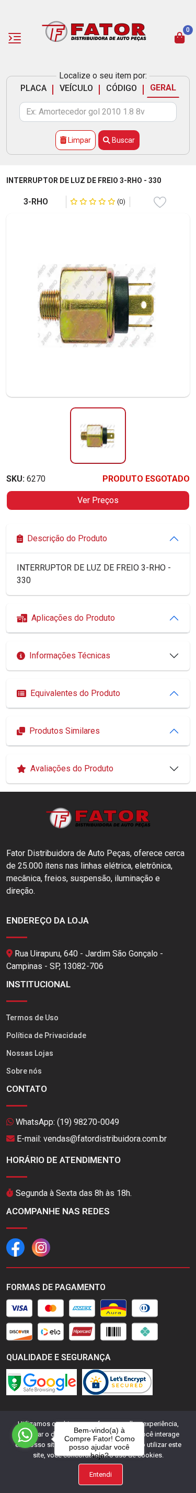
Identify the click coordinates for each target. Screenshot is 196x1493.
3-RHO (36, 202)
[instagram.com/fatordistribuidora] (41, 1247)
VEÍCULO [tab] (76, 88)
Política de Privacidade (46, 1035)
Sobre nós (24, 1071)
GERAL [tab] (163, 88)
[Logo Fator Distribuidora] (94, 31)
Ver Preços (98, 500)
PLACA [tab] (33, 88)
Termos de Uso (32, 1017)
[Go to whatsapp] (25, 1435)
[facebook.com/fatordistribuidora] (15, 1247)
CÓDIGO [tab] (121, 88)
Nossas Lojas (29, 1053)
